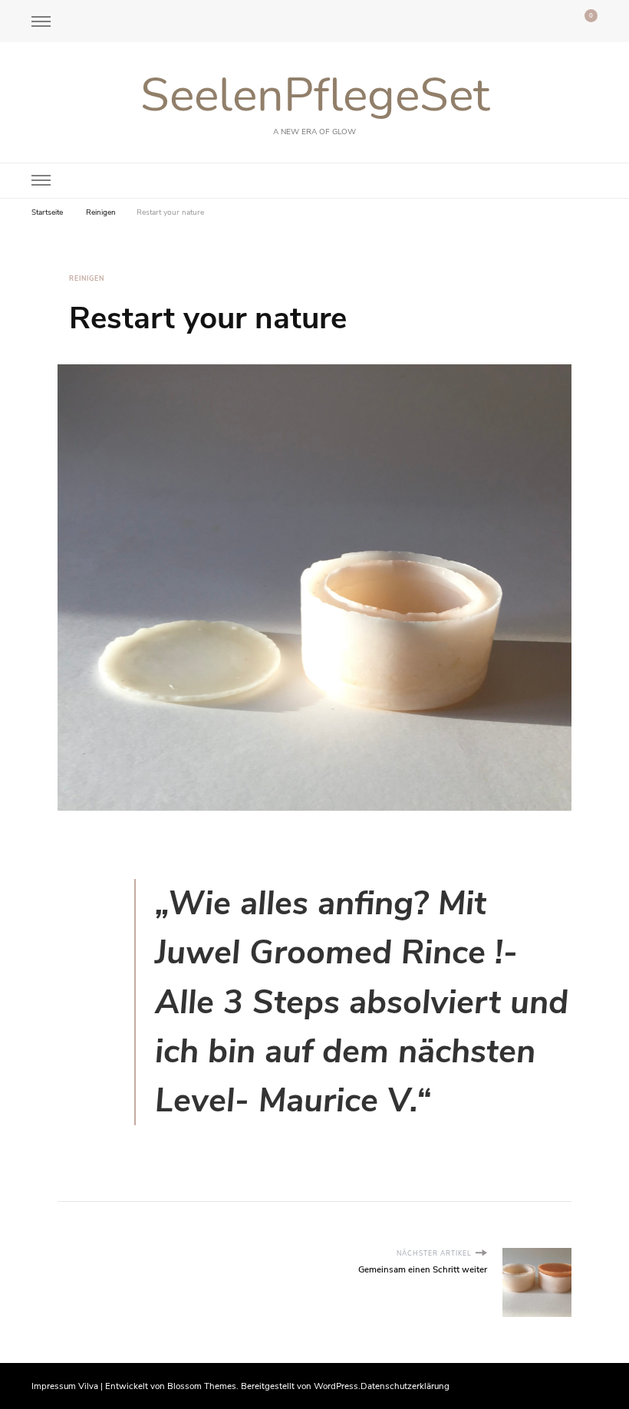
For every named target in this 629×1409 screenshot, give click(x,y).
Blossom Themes (201, 1386)
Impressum (53, 1386)
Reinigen (86, 278)
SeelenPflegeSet (314, 95)
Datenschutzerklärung (405, 1386)
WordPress (336, 1386)
